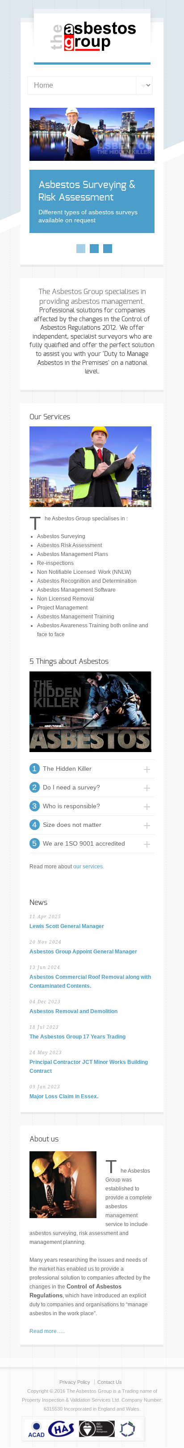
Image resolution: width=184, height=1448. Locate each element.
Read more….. (47, 1331)
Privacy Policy (74, 1382)
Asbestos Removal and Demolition (73, 1011)
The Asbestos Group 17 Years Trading (77, 1037)
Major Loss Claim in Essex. (63, 1096)
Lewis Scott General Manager (66, 926)
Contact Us (109, 1382)
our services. (88, 866)
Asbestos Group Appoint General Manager (83, 952)
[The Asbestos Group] (92, 53)
